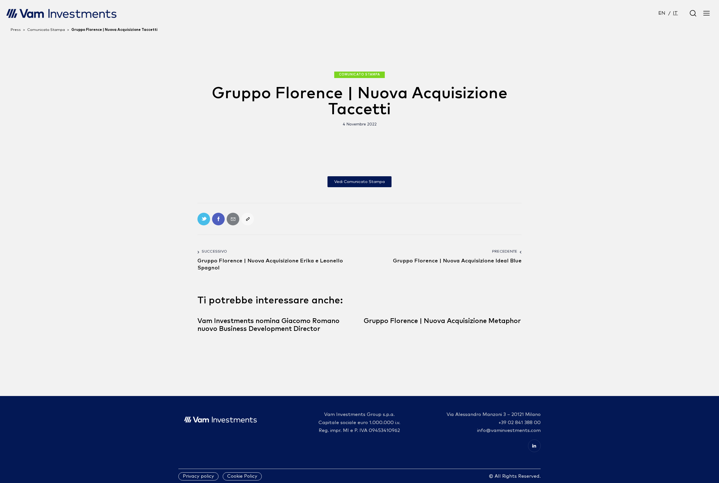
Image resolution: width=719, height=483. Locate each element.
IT (675, 13)
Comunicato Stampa (359, 74)
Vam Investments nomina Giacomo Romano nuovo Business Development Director (268, 325)
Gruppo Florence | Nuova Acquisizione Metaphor (442, 321)
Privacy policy (198, 476)
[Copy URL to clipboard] (247, 219)
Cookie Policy (242, 476)
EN (661, 13)
